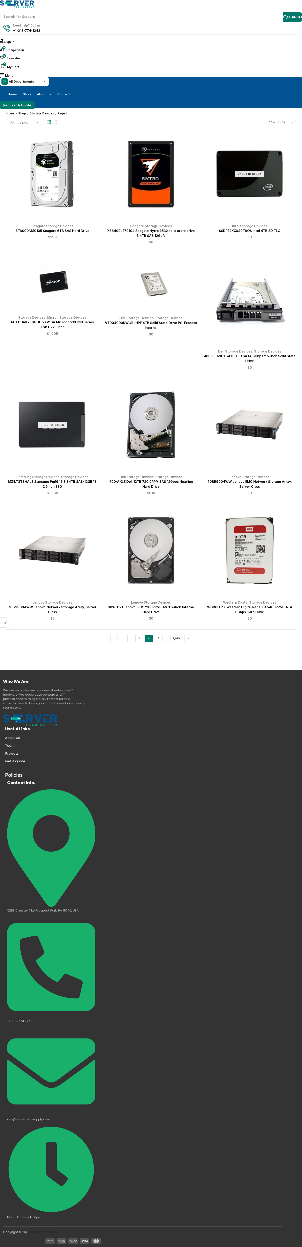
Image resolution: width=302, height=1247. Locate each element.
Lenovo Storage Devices (250, 477)
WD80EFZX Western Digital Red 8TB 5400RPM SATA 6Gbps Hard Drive (249, 609)
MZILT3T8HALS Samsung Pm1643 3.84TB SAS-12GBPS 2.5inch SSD (52, 484)
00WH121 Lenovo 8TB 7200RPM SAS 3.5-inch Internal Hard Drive (151, 609)
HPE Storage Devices (136, 318)
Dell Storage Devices (235, 351)
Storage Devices (42, 113)
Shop (22, 113)
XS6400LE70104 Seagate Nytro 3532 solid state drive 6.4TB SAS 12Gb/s (151, 233)
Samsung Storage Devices (37, 477)
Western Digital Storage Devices (249, 602)
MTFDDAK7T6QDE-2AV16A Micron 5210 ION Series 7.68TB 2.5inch (52, 324)
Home (10, 113)
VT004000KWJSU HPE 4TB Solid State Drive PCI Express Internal (151, 325)
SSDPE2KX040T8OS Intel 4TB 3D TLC (249, 231)
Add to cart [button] (52, 175)
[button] (7, 42)
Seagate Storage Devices (52, 226)
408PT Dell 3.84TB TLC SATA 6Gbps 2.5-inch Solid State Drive (250, 358)
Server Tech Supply (44, 1232)
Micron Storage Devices (66, 317)
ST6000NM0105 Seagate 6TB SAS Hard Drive (52, 231)
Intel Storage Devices (249, 226)
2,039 (176, 638)
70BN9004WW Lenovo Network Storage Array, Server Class (52, 609)
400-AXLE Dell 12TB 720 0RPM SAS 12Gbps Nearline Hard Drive (151, 484)
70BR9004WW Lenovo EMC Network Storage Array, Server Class (249, 484)
